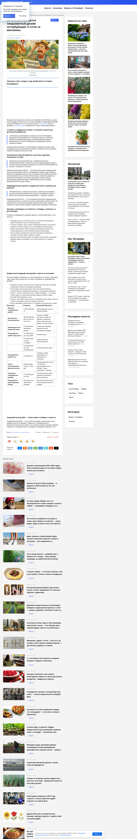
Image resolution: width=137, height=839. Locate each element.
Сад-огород (72, 393)
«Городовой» (42, 123)
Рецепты (80, 393)
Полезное (89, 8)
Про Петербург (76, 239)
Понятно (97, 834)
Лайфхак (83, 389)
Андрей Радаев (19, 125)
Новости (47, 8)
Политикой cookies (65, 835)
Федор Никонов (25, 432)
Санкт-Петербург (74, 389)
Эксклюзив (57, 8)
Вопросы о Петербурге (73, 8)
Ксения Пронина (15, 432)
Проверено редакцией (14, 38)
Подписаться (9, 16)
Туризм (71, 397)
